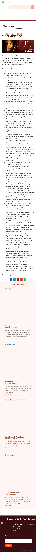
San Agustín (9, 326)
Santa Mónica (9, 381)
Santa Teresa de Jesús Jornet (14, 437)
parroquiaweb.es (28, 550)
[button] (32, 7)
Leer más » (8, 339)
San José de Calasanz (12, 492)
